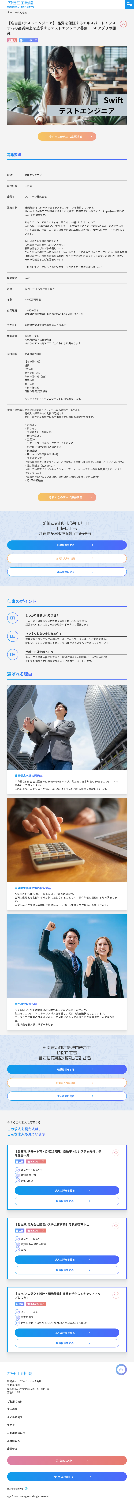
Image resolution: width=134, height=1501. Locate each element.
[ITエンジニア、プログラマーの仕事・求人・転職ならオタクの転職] (19, 1373)
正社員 (12, 40)
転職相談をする (65, 545)
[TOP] (12, 12)
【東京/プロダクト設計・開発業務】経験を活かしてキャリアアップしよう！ (58, 1295)
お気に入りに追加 (66, 558)
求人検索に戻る (65, 571)
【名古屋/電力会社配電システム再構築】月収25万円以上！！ (55, 1224)
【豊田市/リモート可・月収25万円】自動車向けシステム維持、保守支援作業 (58, 1153)
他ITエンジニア (28, 40)
